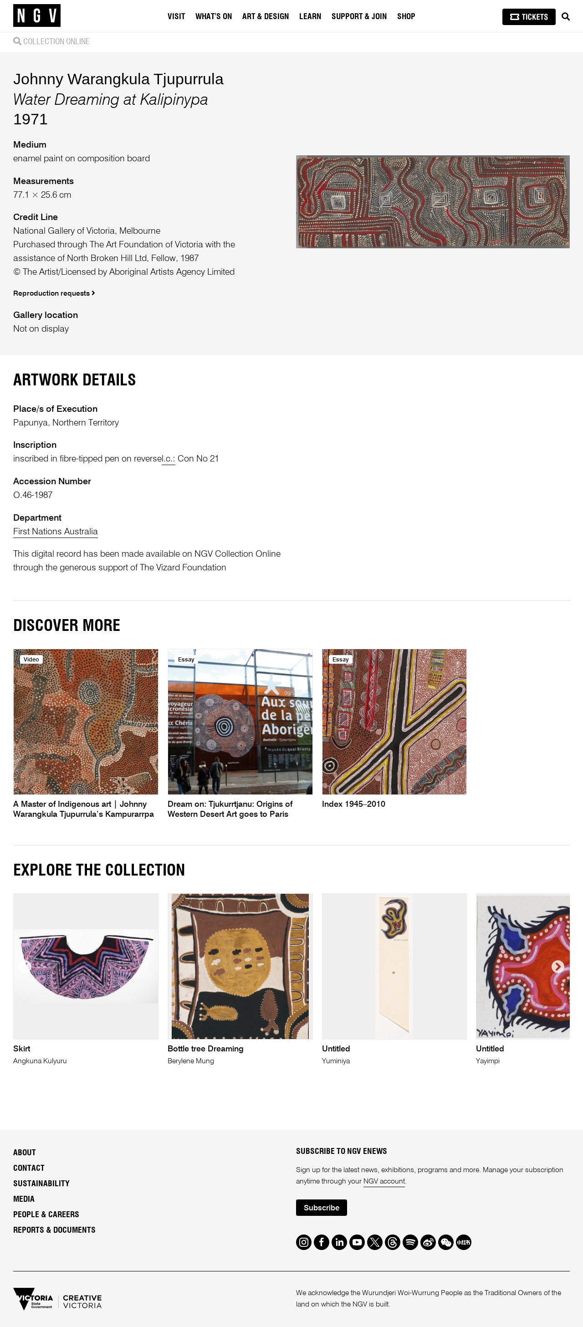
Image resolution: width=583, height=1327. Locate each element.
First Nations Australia (55, 532)
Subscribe (321, 1208)
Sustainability (41, 1184)
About (24, 1153)
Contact (29, 1168)
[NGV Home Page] (37, 16)
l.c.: (168, 459)
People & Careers (46, 1215)
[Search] (566, 17)
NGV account (384, 1181)
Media (24, 1199)
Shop (406, 17)
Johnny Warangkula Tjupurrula (118, 78)
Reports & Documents (54, 1230)
